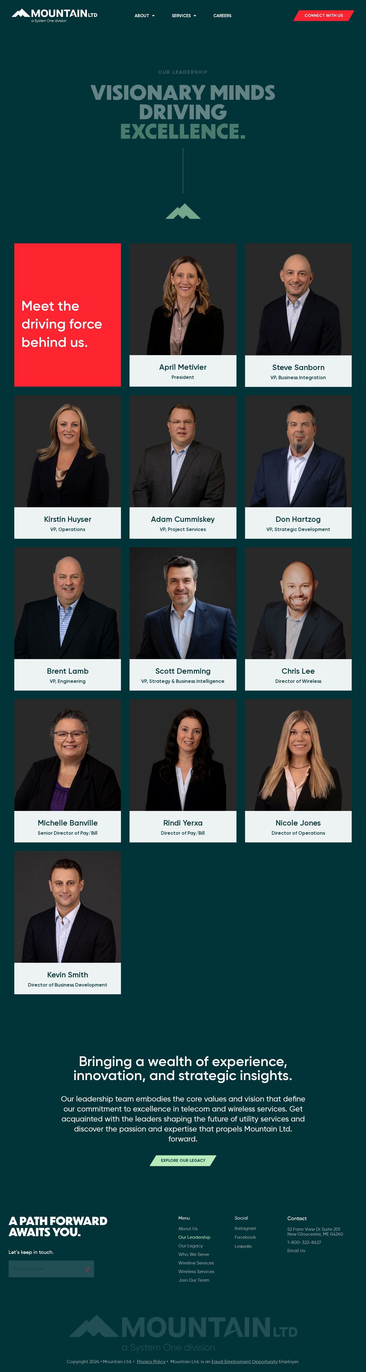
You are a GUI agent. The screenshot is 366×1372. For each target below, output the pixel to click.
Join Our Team (193, 1280)
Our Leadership (194, 1237)
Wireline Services (196, 1263)
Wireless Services (196, 1271)
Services (181, 15)
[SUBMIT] (87, 1269)
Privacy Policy (151, 1361)
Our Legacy (190, 1245)
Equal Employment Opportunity (245, 1361)
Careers (222, 15)
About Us (188, 1228)
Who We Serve (193, 1254)
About (142, 15)
